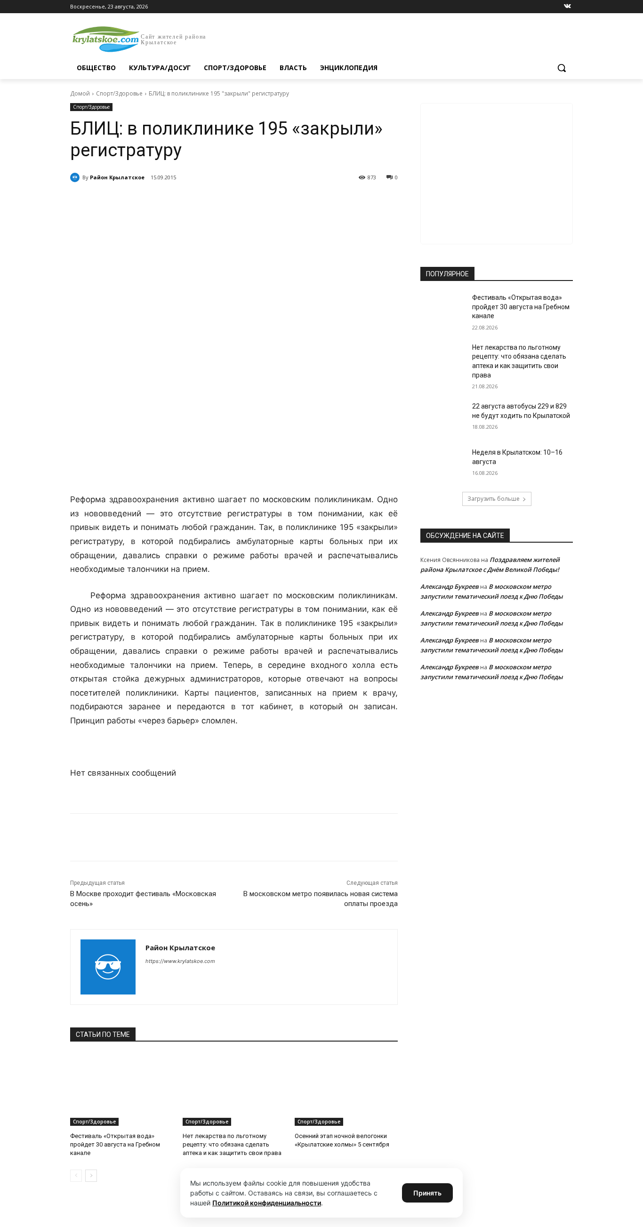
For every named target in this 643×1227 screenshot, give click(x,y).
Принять (427, 1193)
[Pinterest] (221, 201)
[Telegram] (178, 201)
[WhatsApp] (200, 201)
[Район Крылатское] (76, 177)
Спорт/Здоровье (119, 93)
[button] (561, 67)
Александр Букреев (449, 586)
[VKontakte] (567, 6)
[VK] (156, 201)
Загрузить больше (493, 499)
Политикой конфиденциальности (266, 1203)
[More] (244, 201)
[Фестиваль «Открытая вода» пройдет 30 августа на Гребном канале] (121, 1090)
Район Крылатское (117, 177)
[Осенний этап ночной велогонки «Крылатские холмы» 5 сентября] (346, 1090)
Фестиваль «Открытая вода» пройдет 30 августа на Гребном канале (115, 1144)
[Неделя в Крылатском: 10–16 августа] (443, 464)
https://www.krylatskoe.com (180, 961)
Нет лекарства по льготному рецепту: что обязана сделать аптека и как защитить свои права (232, 1144)
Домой (80, 93)
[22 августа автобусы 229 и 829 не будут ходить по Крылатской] (443, 418)
